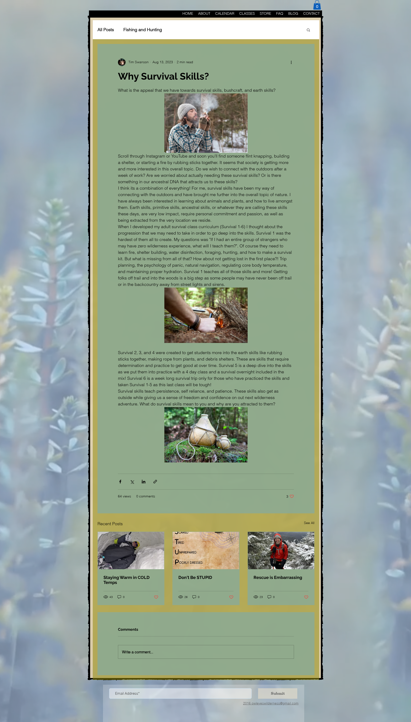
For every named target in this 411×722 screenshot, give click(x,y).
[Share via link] (155, 481)
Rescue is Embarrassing (278, 577)
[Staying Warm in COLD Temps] (131, 550)
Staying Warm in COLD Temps (126, 580)
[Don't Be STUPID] (206, 550)
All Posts (106, 29)
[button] (317, 5)
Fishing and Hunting (142, 29)
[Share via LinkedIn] (143, 481)
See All (309, 523)
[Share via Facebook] (120, 481)
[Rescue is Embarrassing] (281, 550)
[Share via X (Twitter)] (132, 481)
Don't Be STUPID (195, 577)
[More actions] (291, 62)
